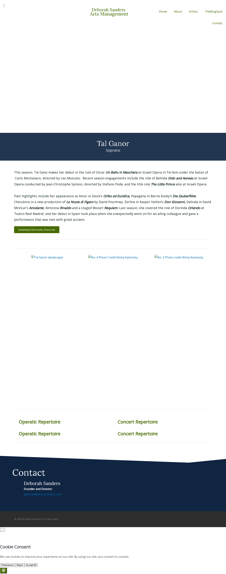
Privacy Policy (51, 519)
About (178, 11)
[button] (17, 257)
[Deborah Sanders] (16, 484)
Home (163, 11)
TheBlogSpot (213, 11)
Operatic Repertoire (39, 422)
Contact (217, 23)
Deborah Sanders (42, 483)
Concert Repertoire (138, 422)
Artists (193, 11)
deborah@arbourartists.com (42, 494)
